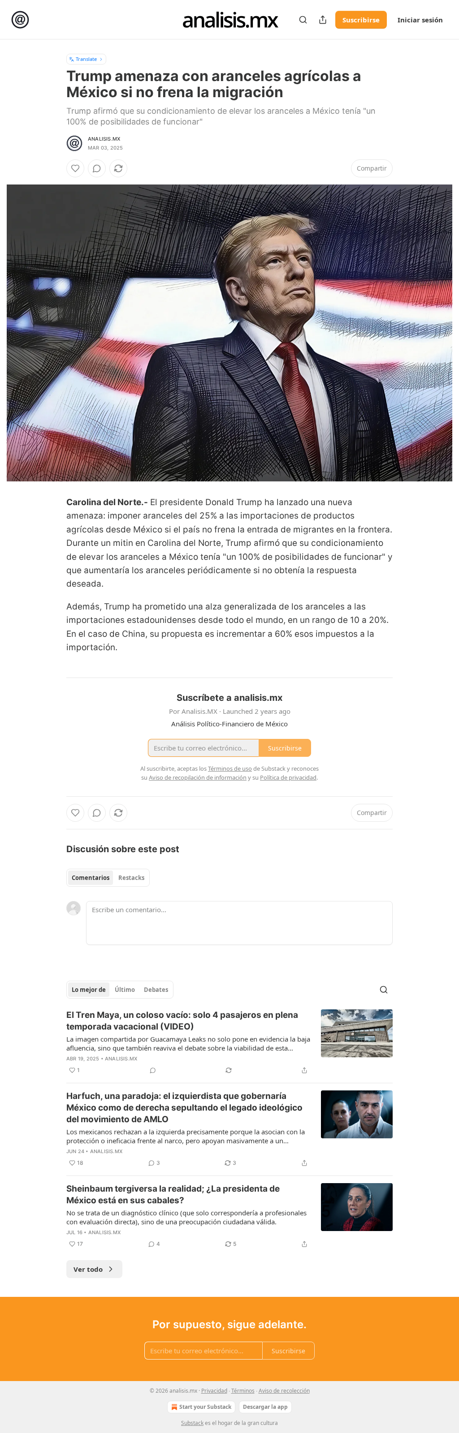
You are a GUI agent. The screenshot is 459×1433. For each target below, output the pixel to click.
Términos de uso (230, 768)
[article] (229, 1042)
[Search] (303, 20)
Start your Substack (205, 1407)
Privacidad (214, 1390)
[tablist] (108, 878)
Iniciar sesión (420, 19)
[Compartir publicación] (323, 20)
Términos (243, 1390)
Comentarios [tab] (90, 878)
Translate (86, 59)
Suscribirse (361, 19)
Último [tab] (125, 990)
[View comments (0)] (97, 168)
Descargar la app (265, 1407)
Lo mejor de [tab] (89, 990)
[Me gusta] (75, 168)
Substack (192, 1423)
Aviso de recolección (284, 1390)
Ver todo (88, 1269)
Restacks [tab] (131, 878)
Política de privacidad (288, 777)
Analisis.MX (104, 139)
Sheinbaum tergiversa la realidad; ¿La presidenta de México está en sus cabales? (173, 1195)
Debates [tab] (156, 990)
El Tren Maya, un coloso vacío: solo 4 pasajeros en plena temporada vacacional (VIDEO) (182, 1021)
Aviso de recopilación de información (198, 777)
